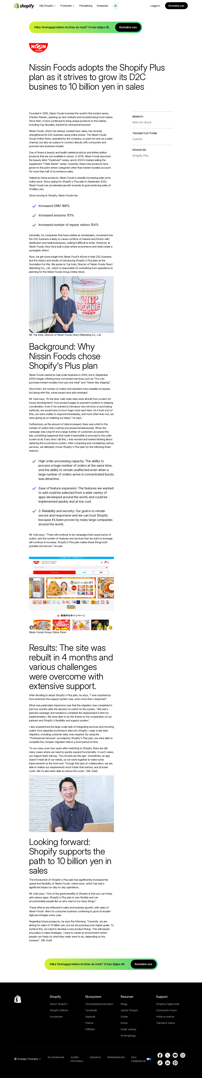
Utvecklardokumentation (99, 1004)
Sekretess (95, 1057)
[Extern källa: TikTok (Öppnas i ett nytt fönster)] (160, 1062)
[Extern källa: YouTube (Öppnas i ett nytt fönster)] (175, 1055)
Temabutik (91, 1010)
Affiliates (90, 1029)
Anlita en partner (165, 1016)
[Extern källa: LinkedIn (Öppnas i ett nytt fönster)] (167, 1062)
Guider (124, 1016)
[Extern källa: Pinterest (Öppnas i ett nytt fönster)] (175, 1062)
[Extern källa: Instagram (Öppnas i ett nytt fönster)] (182, 1055)
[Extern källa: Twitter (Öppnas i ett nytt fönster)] (167, 1055)
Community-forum (166, 1010)
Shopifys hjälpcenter (167, 1004)
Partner (89, 1022)
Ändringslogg (128, 1035)
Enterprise (102, 5)
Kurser (124, 1022)
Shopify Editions (59, 1010)
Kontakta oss (176, 5)
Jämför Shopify (129, 1010)
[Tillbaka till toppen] (17, 999)
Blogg (124, 1004)
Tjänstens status (165, 1022)
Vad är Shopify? (59, 1004)
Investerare (56, 1016)
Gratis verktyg (128, 1029)
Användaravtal (56, 1057)
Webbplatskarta (116, 1057)
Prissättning (85, 5)
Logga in (155, 5)
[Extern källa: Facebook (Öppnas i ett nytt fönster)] (160, 1055)
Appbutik (90, 1016)
